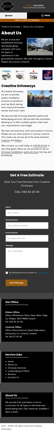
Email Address (12, 233)
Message (10, 245)
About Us (12, 364)
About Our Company (33, 26)
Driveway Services (17, 367)
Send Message (16, 282)
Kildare (18, 140)
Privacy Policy (42, 272)
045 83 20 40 (40, 145)
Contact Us (13, 377)
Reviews (12, 374)
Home (11, 361)
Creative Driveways (11, 26)
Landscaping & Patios (18, 371)
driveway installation (11, 152)
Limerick (5, 140)
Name (9, 207)
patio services (31, 152)
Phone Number (12, 220)
